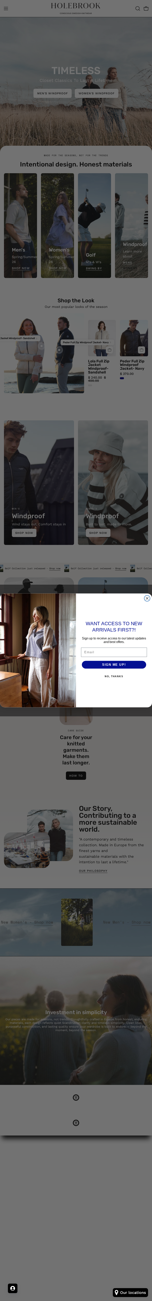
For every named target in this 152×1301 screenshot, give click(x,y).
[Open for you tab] (12, 1288)
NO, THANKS (114, 676)
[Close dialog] (147, 598)
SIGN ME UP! (114, 664)
